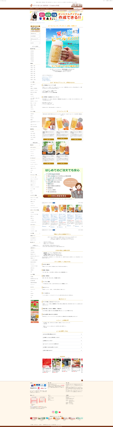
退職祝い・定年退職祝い (34, 88)
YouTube (32, 295)
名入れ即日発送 (33, 36)
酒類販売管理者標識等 (34, 282)
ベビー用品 (32, 233)
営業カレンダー (32, 395)
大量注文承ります (33, 33)
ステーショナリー (33, 149)
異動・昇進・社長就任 (34, 92)
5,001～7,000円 (33, 135)
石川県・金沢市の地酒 (34, 126)
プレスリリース (33, 289)
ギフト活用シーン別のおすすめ (46, 80)
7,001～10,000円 (33, 137)
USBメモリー (32, 155)
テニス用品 (32, 220)
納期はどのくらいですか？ (48, 340)
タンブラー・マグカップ (34, 164)
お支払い (31, 382)
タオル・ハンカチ (33, 199)
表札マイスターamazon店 (72, 419)
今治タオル (32, 117)
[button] (55, 21)
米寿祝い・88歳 (33, 73)
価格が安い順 (46, 202)
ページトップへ (82, 380)
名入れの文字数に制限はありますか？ (50, 334)
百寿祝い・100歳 (33, 79)
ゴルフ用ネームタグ (33, 222)
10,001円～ (32, 139)
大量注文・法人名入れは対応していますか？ (51, 347)
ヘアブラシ (32, 203)
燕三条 (31, 115)
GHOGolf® (32, 113)
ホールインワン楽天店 (79, 419)
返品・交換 (67, 382)
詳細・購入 (49, 139)
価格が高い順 (50, 202)
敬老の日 (32, 94)
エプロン (32, 170)
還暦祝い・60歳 (33, 65)
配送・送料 (49, 382)
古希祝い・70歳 (33, 67)
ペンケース (32, 153)
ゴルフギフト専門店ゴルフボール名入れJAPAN (42, 420)
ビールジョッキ (33, 166)
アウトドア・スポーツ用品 (34, 214)
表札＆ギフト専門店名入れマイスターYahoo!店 (57, 420)
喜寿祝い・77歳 (33, 69)
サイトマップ (32, 284)
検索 (82, 8)
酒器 (31, 172)
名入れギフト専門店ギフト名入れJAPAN (34, 419)
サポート (49, 395)
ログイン (104, 0)
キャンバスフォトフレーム (34, 207)
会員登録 (107, 0)
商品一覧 (32, 8)
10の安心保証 (32, 252)
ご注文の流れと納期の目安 (45, 79)
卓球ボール (32, 218)
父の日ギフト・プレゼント (34, 90)
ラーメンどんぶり (33, 162)
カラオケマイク (33, 205)
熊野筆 (31, 119)
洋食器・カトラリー (33, 168)
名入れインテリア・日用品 (34, 197)
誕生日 (31, 86)
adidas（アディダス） (34, 124)
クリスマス (32, 96)
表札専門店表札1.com (49, 419)
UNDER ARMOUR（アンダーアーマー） (35, 122)
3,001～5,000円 (33, 133)
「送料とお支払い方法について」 (55, 387)
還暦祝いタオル (33, 201)
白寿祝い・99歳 (33, 77)
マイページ (42, 8)
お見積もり (40, 424)
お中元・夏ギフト (33, 84)
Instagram (32, 293)
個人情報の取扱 (33, 280)
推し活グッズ (32, 242)
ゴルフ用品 (32, 212)
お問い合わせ (36, 424)
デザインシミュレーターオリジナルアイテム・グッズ (35, 39)
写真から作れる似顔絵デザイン (46, 78)
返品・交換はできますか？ (48, 350)
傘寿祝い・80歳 (33, 71)
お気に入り (37, 8)
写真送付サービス (33, 254)
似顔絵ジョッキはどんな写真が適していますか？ (52, 337)
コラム (31, 291)
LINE (31, 297)
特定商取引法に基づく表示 (34, 278)
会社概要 (32, 276)
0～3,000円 (32, 131)
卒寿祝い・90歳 (33, 75)
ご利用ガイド (111, 0)
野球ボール (32, 216)
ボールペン (32, 151)
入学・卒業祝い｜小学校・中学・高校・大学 (35, 98)
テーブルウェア (33, 160)
